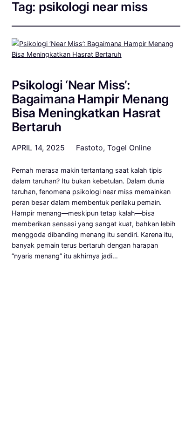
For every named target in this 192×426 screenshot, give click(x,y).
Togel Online (129, 147)
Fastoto (89, 147)
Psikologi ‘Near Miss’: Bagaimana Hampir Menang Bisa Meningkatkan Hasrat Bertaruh (90, 106)
